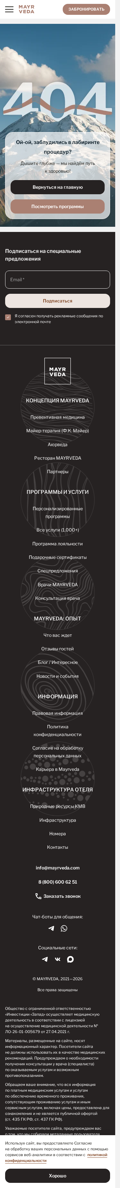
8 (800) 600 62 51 (57, 882)
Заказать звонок (62, 896)
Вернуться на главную (58, 187)
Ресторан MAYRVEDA (57, 458)
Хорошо (57, 1175)
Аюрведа (58, 444)
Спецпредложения (57, 570)
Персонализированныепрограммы (58, 512)
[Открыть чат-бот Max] (70, 959)
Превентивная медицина (57, 417)
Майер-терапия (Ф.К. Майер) (57, 430)
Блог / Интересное (58, 662)
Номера (57, 833)
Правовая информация (57, 713)
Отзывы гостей (57, 648)
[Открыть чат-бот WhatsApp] (64, 928)
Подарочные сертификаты (58, 557)
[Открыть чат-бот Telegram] (51, 928)
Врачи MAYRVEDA (58, 584)
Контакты (57, 847)
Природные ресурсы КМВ (57, 806)
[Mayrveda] (27, 9)
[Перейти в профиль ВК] (57, 959)
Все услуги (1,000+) (57, 529)
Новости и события (57, 676)
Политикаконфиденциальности (58, 730)
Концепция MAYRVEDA (57, 401)
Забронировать (86, 9)
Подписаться (57, 300)
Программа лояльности (57, 543)
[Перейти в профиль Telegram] (45, 959)
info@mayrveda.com (58, 867)
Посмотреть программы (57, 206)
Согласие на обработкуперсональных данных (57, 751)
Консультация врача (57, 598)
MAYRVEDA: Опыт (57, 619)
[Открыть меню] (9, 9)
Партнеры (57, 471)
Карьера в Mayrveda (57, 769)
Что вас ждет (58, 635)
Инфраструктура (57, 820)
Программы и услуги (58, 492)
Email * (17, 279)
